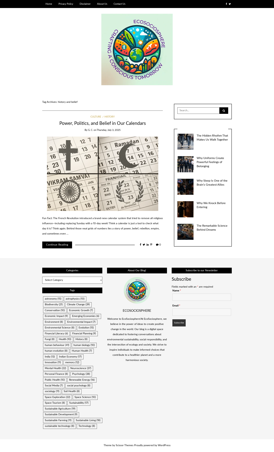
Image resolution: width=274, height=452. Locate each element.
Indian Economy (70, 356)
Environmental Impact (81, 322)
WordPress (164, 445)
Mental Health (55, 368)
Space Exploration (57, 397)
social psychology (78, 385)
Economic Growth (81, 310)
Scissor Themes (124, 445)
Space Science (85, 397)
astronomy (53, 299)
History (109, 117)
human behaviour (57, 345)
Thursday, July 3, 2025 (108, 130)
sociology (52, 391)
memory (72, 362)
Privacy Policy (66, 4)
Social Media (54, 385)
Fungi (50, 339)
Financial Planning (84, 333)
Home (49, 4)
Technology (86, 426)
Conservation (55, 310)
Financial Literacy (56, 333)
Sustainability (78, 403)
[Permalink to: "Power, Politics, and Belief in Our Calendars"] (102, 173)
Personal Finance (56, 374)
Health (65, 339)
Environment (54, 322)
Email (176, 305)
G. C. (90, 130)
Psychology (81, 374)
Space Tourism (55, 403)
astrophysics (75, 299)
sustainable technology (59, 426)
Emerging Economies (85, 316)
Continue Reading (57, 245)
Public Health (55, 380)
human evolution (56, 351)
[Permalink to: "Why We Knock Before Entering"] (185, 209)
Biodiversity (54, 304)
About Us (102, 4)
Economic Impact (56, 316)
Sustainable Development (61, 414)
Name (176, 290)
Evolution (86, 327)
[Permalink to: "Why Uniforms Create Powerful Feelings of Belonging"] (185, 164)
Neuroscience (80, 368)
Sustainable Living (88, 420)
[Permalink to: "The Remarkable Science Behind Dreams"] (185, 231)
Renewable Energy (82, 380)
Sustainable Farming (58, 420)
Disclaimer (85, 4)
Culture (95, 117)
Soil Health (72, 391)
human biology (84, 345)
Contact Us (119, 4)
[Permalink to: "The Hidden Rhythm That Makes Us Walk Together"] (185, 141)
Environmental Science (59, 327)
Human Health (82, 351)
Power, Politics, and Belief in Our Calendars (102, 123)
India (50, 356)
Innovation (53, 362)
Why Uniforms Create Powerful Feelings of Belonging (210, 162)
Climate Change (78, 304)
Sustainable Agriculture (60, 409)
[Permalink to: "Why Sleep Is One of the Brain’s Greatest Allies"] (185, 186)
